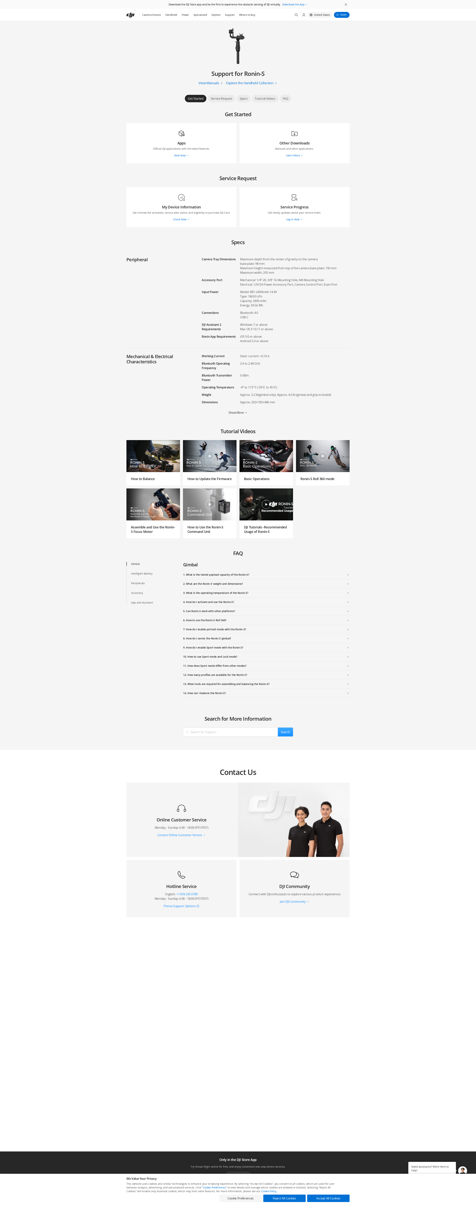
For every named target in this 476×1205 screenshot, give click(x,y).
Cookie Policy (268, 1191)
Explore (216, 15)
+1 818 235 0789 (187, 894)
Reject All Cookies (284, 1198)
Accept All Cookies (328, 1198)
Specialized (200, 15)
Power (185, 15)
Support (230, 15)
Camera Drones (151, 15)
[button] (462, 1170)
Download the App (293, 4)
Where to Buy (247, 15)
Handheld (171, 15)
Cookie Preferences (214, 1187)
